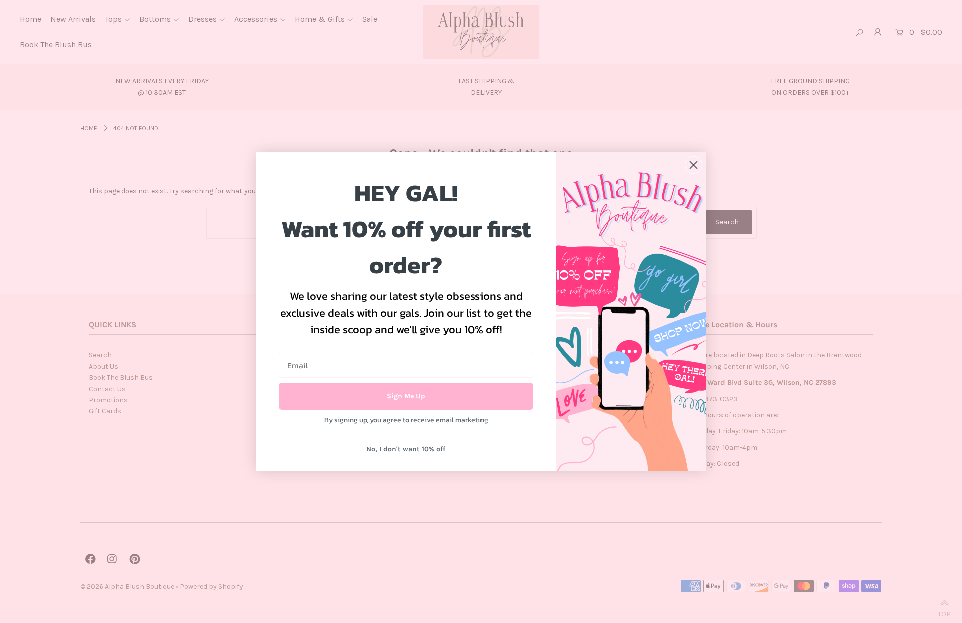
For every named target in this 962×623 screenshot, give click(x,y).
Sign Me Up (406, 396)
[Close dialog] (693, 165)
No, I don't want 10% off (405, 449)
